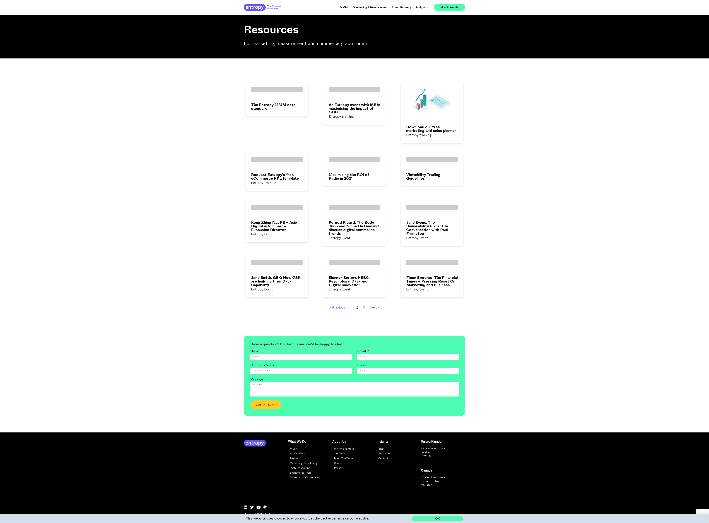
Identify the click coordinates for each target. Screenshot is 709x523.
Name (255, 351)
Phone (362, 365)
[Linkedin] (245, 507)
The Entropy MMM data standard (273, 106)
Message (257, 379)
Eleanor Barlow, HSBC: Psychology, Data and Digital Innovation (349, 281)
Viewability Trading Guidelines (423, 176)
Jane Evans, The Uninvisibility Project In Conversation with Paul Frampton (427, 228)
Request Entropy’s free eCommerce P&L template (275, 176)
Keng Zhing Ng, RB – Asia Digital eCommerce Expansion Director (274, 226)
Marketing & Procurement (370, 7)
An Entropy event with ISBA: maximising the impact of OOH (354, 108)
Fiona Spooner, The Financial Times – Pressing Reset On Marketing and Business (432, 281)
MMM (344, 7)
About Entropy (401, 7)
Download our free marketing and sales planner (431, 128)
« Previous (337, 307)
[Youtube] (258, 507)
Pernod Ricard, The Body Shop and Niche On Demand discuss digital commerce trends (354, 228)
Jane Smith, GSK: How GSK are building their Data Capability (276, 281)
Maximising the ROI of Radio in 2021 (349, 176)
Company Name (262, 365)
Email (362, 351)
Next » (375, 307)
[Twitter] (252, 507)
